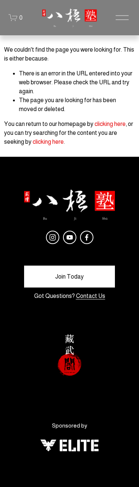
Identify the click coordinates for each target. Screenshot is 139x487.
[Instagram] (52, 237)
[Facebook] (86, 237)
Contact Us (90, 296)
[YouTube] (69, 237)
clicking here (110, 124)
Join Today (69, 276)
